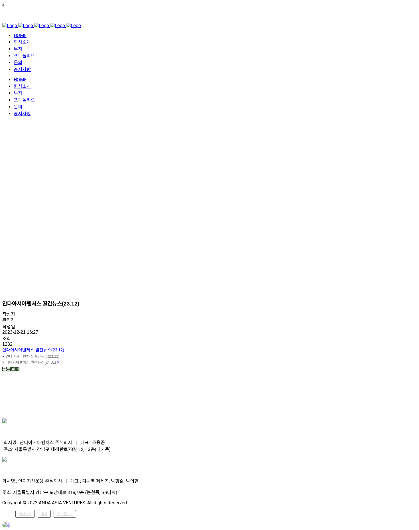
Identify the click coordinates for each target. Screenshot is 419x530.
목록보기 (10, 369)
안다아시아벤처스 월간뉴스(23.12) (33, 350)
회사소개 (25, 514)
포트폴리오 (65, 514)
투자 (44, 514)
